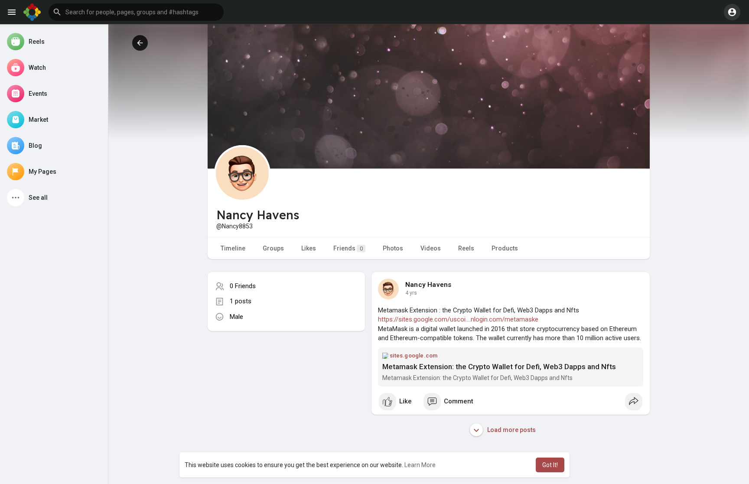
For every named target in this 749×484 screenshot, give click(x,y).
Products (505, 248)
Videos (430, 248)
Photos (393, 248)
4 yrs (411, 293)
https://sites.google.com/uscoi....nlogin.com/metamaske (458, 319)
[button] (136, 12)
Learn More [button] (420, 464)
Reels (466, 248)
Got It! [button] (550, 464)
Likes (308, 248)
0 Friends (243, 286)
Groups (273, 248)
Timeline (233, 248)
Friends (348, 248)
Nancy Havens (428, 285)
